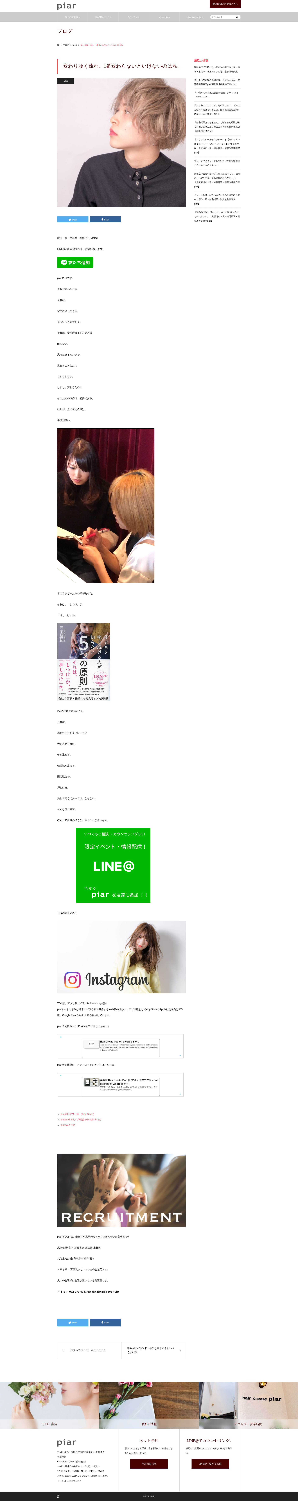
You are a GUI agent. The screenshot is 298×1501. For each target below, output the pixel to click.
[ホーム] (58, 45)
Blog (66, 81)
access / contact (195, 17)
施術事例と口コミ (103, 17)
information (164, 17)
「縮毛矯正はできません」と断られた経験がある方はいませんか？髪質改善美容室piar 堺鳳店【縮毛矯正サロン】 (217, 126)
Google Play (93, 1119)
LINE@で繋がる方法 (210, 1464)
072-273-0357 (74, 1480)
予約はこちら (133, 17)
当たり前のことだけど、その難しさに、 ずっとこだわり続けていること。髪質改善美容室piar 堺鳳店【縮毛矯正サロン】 (217, 109)
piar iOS (65, 1114)
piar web (65, 1125)
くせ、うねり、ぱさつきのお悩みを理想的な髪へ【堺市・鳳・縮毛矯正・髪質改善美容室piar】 (217, 199)
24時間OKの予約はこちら (225, 4)
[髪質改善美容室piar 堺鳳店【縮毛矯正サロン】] (66, 6)
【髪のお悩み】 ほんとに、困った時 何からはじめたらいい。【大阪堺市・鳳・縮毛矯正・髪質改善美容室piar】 (217, 216)
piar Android (67, 1119)
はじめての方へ (72, 17)
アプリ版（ (76, 1114)
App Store (87, 1114)
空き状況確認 (149, 1464)
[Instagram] (57, 1496)
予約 (72, 1125)
